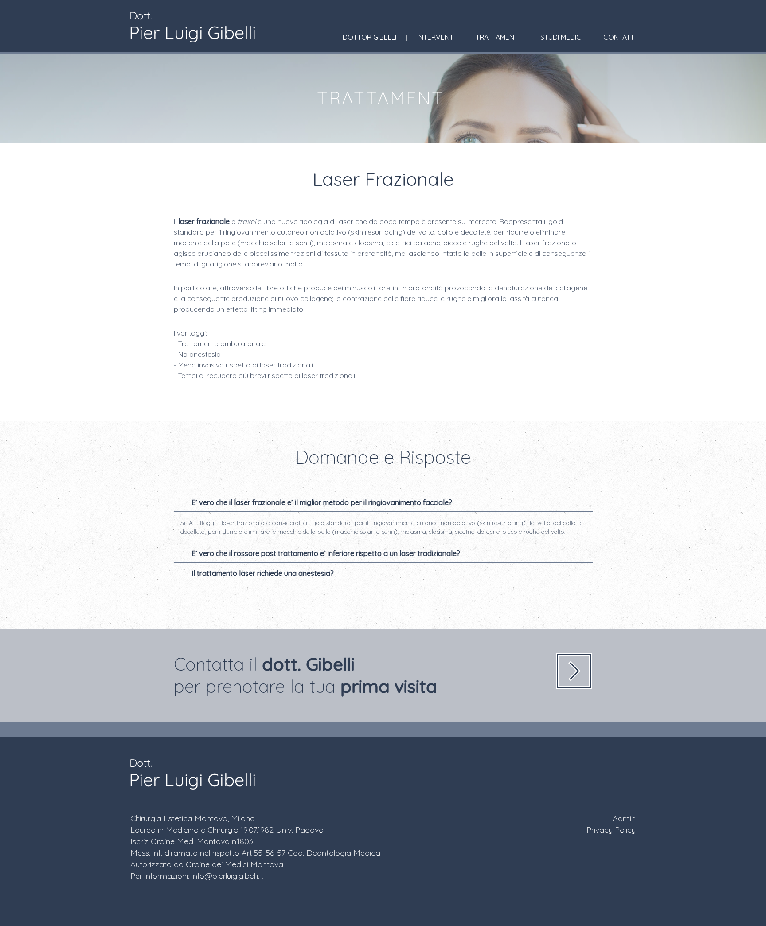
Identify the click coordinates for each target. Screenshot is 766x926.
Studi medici (561, 37)
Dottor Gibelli (369, 37)
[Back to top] (741, 897)
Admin (624, 818)
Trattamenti (498, 37)
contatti (619, 37)
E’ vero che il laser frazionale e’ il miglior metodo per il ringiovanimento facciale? (321, 502)
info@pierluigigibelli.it (227, 876)
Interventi (436, 37)
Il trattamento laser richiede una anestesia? (262, 573)
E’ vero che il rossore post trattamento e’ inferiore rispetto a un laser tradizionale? (325, 553)
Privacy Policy (611, 830)
